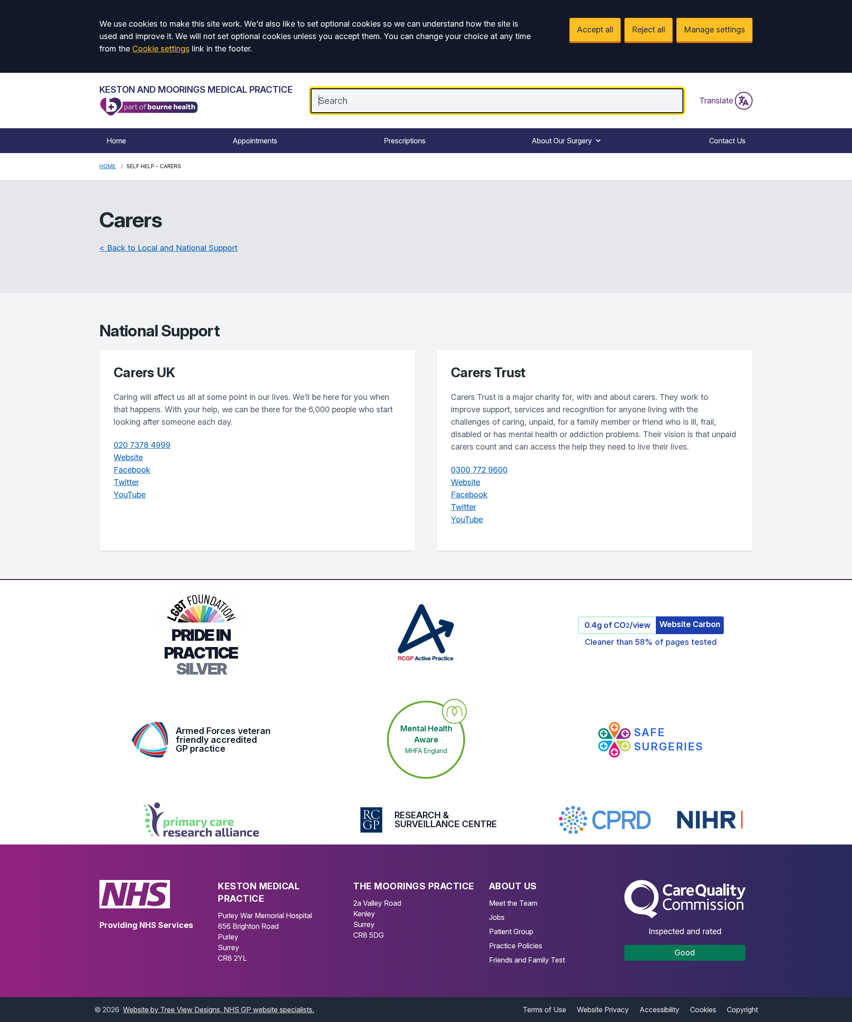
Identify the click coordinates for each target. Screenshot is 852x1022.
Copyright (742, 1009)
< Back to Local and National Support (168, 248)
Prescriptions (405, 140)
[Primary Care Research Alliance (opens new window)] (201, 819)
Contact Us (727, 140)
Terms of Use (544, 1009)
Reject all (648, 29)
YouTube (130, 494)
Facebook (132, 469)
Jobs (497, 917)
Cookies (703, 1009)
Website (128, 457)
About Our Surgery (562, 140)
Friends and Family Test (527, 959)
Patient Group (511, 931)
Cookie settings (160, 48)
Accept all (595, 29)
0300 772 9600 (479, 469)
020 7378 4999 (142, 445)
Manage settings (714, 29)
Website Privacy (603, 1009)
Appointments (255, 140)
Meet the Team (513, 903)
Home (116, 140)
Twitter (126, 482)
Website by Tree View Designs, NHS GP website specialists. (218, 1009)
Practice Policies (515, 945)
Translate (716, 100)
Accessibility (659, 1009)
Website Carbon (689, 624)
